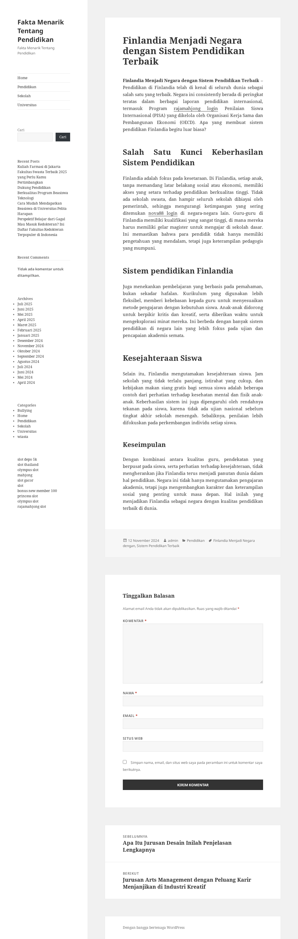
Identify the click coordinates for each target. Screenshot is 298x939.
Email (130, 715)
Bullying (24, 410)
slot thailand (27, 464)
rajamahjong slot (31, 506)
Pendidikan (26, 86)
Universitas (26, 104)
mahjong (24, 475)
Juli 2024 (24, 366)
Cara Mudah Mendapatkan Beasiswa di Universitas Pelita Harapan (42, 208)
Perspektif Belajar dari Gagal (41, 218)
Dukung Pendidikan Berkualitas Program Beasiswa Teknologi (42, 192)
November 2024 (30, 345)
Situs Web (133, 738)
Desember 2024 (30, 340)
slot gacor (25, 480)
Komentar (135, 620)
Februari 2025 (29, 330)
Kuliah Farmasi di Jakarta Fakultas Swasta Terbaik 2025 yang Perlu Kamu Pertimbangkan (42, 174)
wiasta (22, 436)
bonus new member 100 (37, 490)
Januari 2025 (28, 335)
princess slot (27, 496)
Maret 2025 (26, 324)
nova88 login (163, 213)
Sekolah (24, 95)
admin (173, 540)
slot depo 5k (27, 459)
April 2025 (26, 319)
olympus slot (27, 469)
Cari (20, 129)
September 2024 (30, 356)
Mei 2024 (25, 377)
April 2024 (26, 382)
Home (22, 77)
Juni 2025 (25, 309)
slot (20, 485)
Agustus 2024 (28, 361)
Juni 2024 (25, 372)
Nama (130, 693)
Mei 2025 (25, 314)
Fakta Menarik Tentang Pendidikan (40, 30)
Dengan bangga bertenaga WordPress (154, 927)
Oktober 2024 (28, 351)
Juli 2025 (24, 303)
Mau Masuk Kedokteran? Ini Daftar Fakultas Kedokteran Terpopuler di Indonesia (40, 229)
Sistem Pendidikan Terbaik (158, 545)
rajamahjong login (196, 108)
